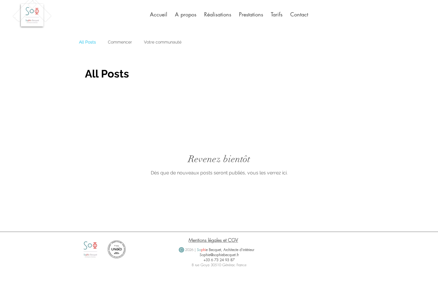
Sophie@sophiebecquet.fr (219, 254)
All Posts (87, 42)
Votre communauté (162, 42)
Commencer (120, 42)
